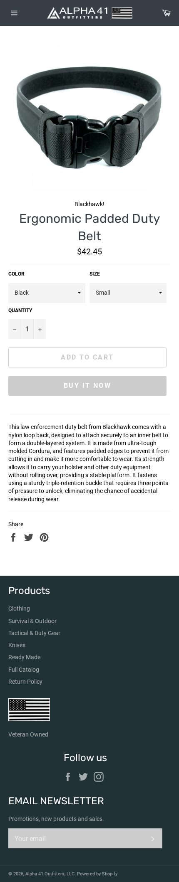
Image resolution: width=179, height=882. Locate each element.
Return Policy (25, 681)
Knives (16, 645)
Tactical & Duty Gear (34, 633)
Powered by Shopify (97, 874)
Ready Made (24, 657)
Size (95, 274)
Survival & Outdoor (32, 621)
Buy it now (87, 385)
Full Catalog (23, 669)
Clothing (19, 608)
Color (16, 274)
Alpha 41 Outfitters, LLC (50, 874)
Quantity (20, 310)
